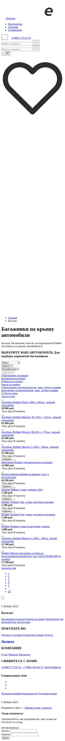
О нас (4, 654)
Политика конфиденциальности (19, 693)
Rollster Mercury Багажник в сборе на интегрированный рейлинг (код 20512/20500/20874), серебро (31, 556)
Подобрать (8, 372)
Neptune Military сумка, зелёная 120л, (22, 489)
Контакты (24, 654)
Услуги (49, 635)
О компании (15, 30)
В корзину (13, 411)
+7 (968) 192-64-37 (33, 667)
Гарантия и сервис (33, 635)
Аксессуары (23, 622)
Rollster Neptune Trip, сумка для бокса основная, (28, 514)
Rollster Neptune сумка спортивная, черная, (25, 526)
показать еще (8, 568)
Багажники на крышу (13, 619)
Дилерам (13, 27)
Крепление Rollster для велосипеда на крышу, (27, 462)
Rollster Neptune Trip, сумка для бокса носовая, (27, 502)
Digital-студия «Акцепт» (38, 707)
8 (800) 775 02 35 (21, 38)
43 (9, 591)
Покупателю (15, 24)
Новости (13, 654)
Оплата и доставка (11, 635)
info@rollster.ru (52, 667)
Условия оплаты (47, 693)
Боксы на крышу (36, 619)
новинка (7, 459)
